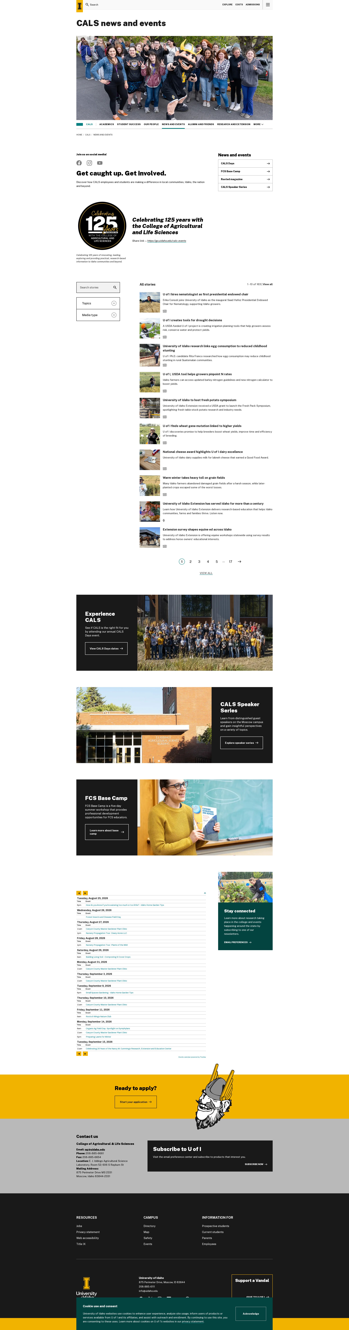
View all (268, 284)
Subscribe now (254, 1164)
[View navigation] (268, 4)
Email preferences (236, 942)
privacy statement (193, 1321)
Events (148, 1244)
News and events (173, 124)
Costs (239, 4)
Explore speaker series (239, 742)
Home (79, 135)
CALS (89, 124)
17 (230, 561)
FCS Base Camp (230, 171)
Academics (106, 124)
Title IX (81, 1244)
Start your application (133, 1101)
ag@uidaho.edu (95, 1149)
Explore (227, 4)
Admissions (253, 4)
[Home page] (79, 6)
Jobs (79, 1226)
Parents (207, 1238)
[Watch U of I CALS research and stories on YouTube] (100, 163)
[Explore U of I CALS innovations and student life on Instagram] (89, 163)
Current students (213, 1232)
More (258, 124)
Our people (151, 124)
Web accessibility (87, 1238)
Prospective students (215, 1226)
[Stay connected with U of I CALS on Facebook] (79, 163)
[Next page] (239, 561)
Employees (209, 1244)
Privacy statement (88, 1232)
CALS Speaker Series (234, 187)
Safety (148, 1238)
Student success (129, 124)
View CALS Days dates (104, 648)
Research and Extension (233, 124)
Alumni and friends (201, 124)
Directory (150, 1226)
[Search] (87, 4)
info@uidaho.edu (148, 1291)
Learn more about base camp (104, 832)
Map (146, 1232)
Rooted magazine (232, 179)
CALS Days (227, 163)
